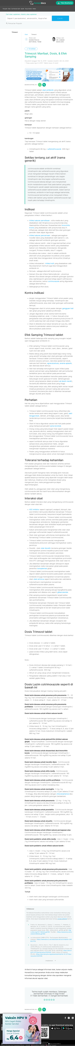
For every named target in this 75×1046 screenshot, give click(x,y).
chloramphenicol (63, 794)
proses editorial (62, 919)
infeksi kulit (49, 263)
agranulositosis (53, 363)
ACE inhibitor (34, 509)
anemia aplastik (66, 363)
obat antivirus (39, 579)
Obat (9, 8)
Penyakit (5, 8)
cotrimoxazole (53, 281)
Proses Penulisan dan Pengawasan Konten (12, 1045)
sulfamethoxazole (54, 149)
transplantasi (42, 568)
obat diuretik (46, 548)
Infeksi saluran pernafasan (39, 220)
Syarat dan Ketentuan (41, 1043)
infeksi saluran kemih (54, 713)
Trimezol (15, 32)
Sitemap (28, 1045)
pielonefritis (50, 739)
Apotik (22, 8)
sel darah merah (65, 381)
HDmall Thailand (51, 1045)
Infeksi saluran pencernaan (39, 235)
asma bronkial (55, 426)
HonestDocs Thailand (38, 1045)
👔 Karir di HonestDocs (54, 1043)
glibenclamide (62, 592)
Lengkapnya (49, 960)
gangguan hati (67, 308)
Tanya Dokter (28, 8)
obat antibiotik (48, 90)
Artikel (34, 8)
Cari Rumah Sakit (15, 8)
